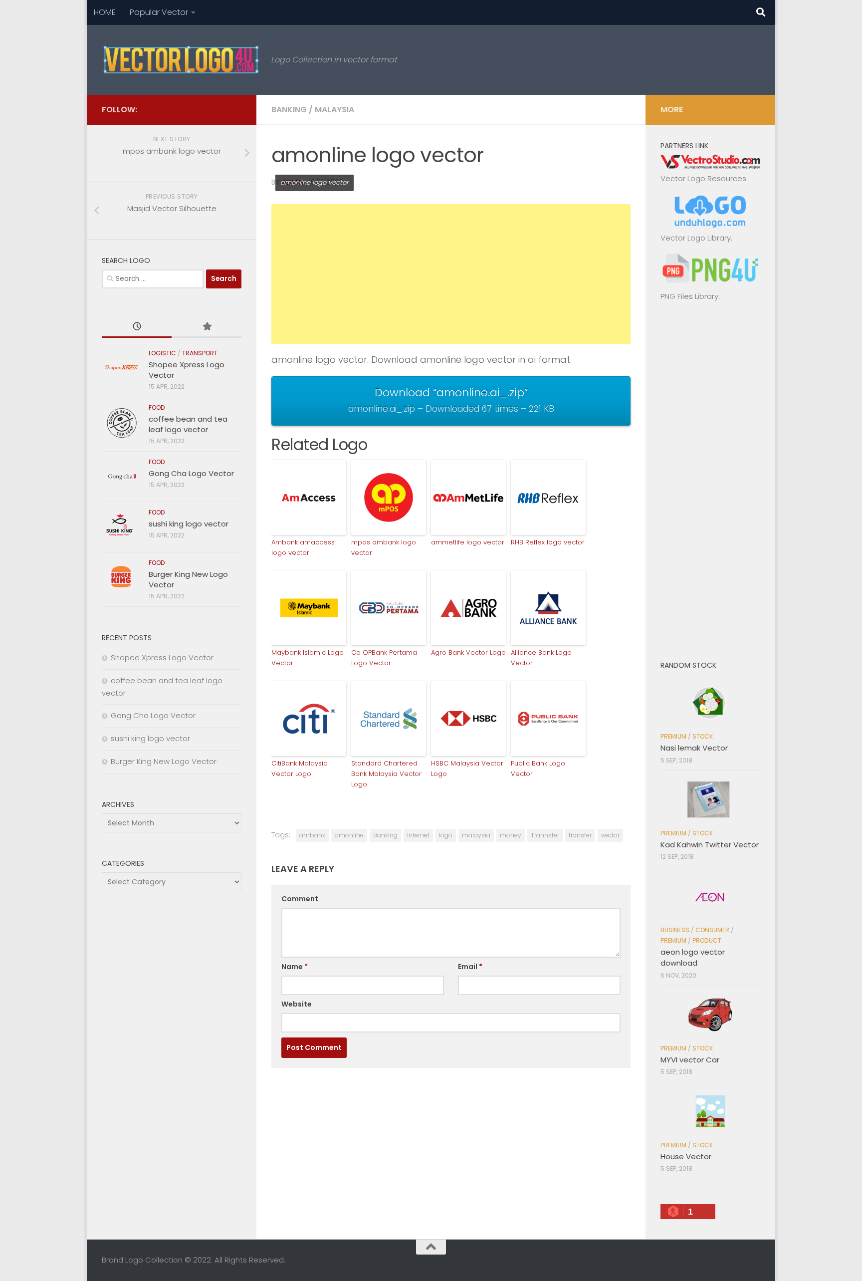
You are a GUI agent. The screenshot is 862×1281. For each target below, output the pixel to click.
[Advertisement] (451, 274)
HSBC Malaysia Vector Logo (467, 768)
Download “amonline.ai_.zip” (451, 400)
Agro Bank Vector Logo (468, 652)
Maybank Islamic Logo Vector (307, 658)
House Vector (685, 1156)
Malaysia (334, 109)
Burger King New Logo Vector (163, 761)
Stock (702, 736)
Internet (418, 835)
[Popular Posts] (206, 327)
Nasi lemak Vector (694, 748)
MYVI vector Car (689, 1059)
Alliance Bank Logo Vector (541, 658)
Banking (289, 109)
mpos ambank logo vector (383, 547)
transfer (580, 835)
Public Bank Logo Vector (538, 768)
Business (674, 930)
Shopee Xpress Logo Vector (162, 657)
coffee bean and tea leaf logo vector (188, 424)
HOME (105, 12)
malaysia (476, 835)
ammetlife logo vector (467, 542)
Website (296, 1004)
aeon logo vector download (692, 958)
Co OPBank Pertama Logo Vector (384, 658)
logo (445, 835)
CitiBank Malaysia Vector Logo (299, 768)
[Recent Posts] (137, 327)
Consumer (712, 930)
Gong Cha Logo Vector (191, 473)
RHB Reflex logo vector (548, 542)
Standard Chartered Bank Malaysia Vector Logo (386, 774)
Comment (299, 899)
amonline (349, 835)
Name (294, 967)
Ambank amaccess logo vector (303, 547)
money (510, 835)
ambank (312, 835)
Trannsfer (545, 835)
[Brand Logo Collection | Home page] (181, 60)
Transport (199, 353)
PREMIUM (673, 736)
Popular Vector (159, 12)
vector (610, 835)
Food (157, 407)
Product (706, 940)
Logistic (162, 353)
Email (470, 967)
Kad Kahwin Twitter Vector (709, 844)
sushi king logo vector (188, 523)
